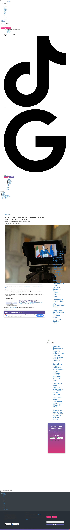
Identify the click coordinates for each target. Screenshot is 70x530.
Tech (5, 13)
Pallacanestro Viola (5, 195)
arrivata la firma (27, 286)
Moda (5, 12)
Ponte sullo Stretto (5, 197)
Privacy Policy (5, 509)
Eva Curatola (17, 223)
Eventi (8, 187)
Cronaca (3, 193)
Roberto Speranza (21, 292)
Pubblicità (5, 16)
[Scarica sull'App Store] (52, 438)
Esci (69, 529)
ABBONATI (3, 27)
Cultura (5, 8)
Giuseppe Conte (37, 286)
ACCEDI (9, 27)
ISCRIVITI (55, 524)
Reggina (3, 194)
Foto (4, 14)
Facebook (29, 519)
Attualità (5, 6)
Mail (26, 519)
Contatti (5, 19)
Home (5, 4)
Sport (5, 7)
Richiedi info (39, 514)
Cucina (5, 11)
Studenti (5, 10)
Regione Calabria (5, 198)
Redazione (6, 17)
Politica (3, 192)
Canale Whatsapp (13, 307)
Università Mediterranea (6, 196)
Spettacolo (5, 9)
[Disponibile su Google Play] (59, 438)
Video (5, 15)
